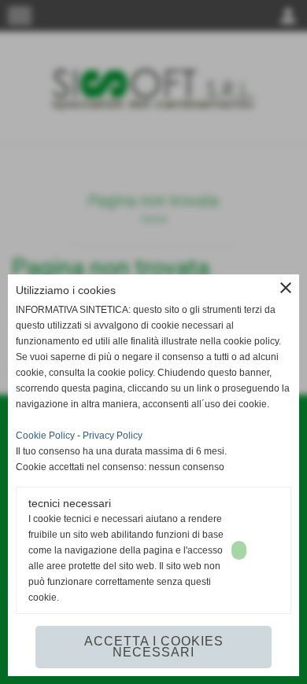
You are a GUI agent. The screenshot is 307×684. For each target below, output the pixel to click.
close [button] (285, 287)
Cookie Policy (45, 435)
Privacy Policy (112, 435)
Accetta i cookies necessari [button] (154, 646)
